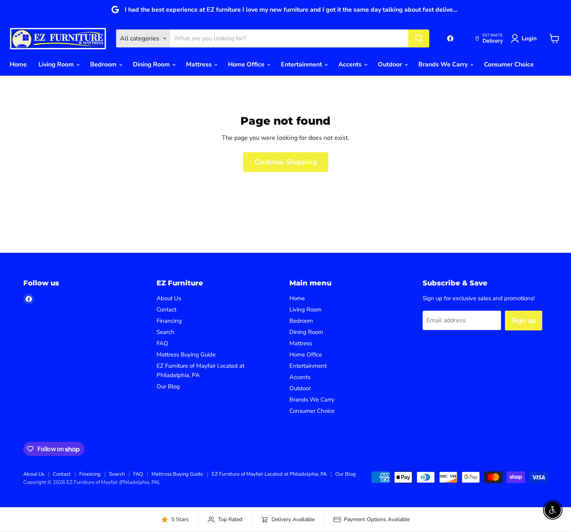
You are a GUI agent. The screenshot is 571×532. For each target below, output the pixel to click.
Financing (169, 321)
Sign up (523, 320)
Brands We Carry (443, 64)
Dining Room (152, 64)
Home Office (247, 64)
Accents (350, 64)
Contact (166, 309)
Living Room (56, 64)
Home (18, 64)
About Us (169, 298)
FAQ (162, 343)
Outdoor (391, 64)
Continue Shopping (285, 162)
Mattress (199, 64)
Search (165, 332)
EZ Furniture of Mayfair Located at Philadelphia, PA (269, 474)
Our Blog (168, 386)
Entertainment (302, 64)
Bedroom (104, 64)
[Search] (418, 38)
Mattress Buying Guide (186, 354)
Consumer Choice (509, 64)
